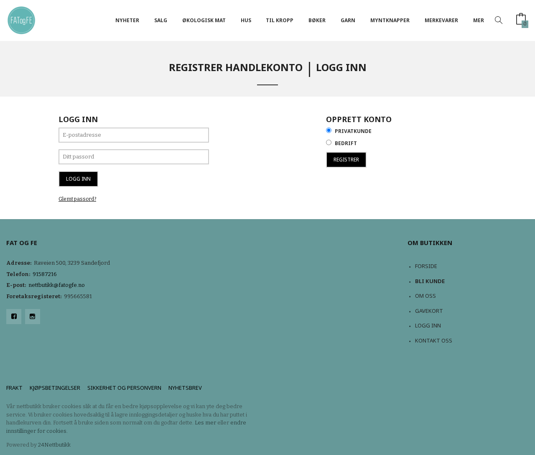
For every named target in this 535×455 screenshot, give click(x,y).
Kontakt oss (433, 340)
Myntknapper (390, 20)
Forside (426, 266)
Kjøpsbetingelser (55, 387)
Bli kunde (430, 281)
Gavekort (429, 310)
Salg (160, 20)
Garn (348, 20)
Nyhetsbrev (185, 387)
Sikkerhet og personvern (124, 387)
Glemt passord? (77, 199)
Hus (246, 20)
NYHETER (127, 20)
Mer (478, 20)
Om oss (425, 295)
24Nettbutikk (54, 445)
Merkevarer (441, 20)
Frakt (14, 387)
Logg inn (428, 325)
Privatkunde (353, 131)
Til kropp (279, 20)
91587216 (45, 274)
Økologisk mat (204, 20)
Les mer (205, 422)
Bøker (317, 20)
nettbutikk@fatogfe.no (56, 285)
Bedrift (346, 143)
